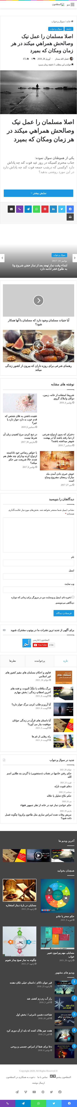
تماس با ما (42, 1077)
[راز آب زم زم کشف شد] (64, 1003)
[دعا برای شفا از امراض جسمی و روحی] (64, 1051)
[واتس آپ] (36, 209)
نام (72, 557)
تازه (65, 660)
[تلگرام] (28, 209)
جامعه (68, 29)
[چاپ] (70, 217)
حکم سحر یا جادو (65, 916)
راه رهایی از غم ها (41, 736)
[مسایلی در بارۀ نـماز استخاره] (19, 890)
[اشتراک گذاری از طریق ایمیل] (11, 209)
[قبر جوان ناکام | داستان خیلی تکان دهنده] (64, 987)
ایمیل (71, 570)
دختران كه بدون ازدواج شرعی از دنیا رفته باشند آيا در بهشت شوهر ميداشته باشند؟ (58, 438)
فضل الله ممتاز (62, 59)
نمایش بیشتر (39, 193)
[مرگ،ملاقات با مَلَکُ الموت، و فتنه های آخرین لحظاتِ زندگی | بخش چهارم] (63, 693)
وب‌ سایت (69, 584)
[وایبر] (19, 209)
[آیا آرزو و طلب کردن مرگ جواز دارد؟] (63, 709)
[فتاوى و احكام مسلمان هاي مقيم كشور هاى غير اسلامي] (63, 677)
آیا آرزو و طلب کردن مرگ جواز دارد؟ (31, 704)
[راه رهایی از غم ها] (63, 741)
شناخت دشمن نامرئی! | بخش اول (34, 1014)
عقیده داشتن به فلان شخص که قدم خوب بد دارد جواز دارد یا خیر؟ (21, 419)
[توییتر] (61, 209)
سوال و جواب (58, 21)
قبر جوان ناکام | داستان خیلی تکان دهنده (31, 982)
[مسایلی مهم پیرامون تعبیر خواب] (57, 937)
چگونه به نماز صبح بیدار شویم (20, 960)
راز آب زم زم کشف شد (39, 998)
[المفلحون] (58, 4)
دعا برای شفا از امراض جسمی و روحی (31, 1046)
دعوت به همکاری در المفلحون (20, 1077)
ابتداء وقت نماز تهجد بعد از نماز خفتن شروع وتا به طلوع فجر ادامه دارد (39, 267)
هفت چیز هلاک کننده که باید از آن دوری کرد (29, 1030)
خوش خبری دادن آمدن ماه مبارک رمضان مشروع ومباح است (59, 477)
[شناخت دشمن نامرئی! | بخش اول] (64, 1019)
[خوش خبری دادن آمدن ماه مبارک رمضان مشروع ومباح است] (57, 460)
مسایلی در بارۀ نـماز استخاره (21, 905)
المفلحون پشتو (63, 1077)
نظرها (12, 660)
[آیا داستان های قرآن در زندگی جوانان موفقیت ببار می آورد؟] (63, 725)
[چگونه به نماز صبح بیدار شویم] (19, 941)
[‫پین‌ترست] (45, 209)
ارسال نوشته (38, 1083)
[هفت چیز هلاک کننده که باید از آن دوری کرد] (64, 1035)
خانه (68, 21)
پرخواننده (40, 660)
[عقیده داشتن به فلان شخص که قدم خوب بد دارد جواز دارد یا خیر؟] (20, 403)
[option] (38, 258)
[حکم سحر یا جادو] (57, 896)
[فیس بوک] (70, 209)
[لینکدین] (53, 209)
